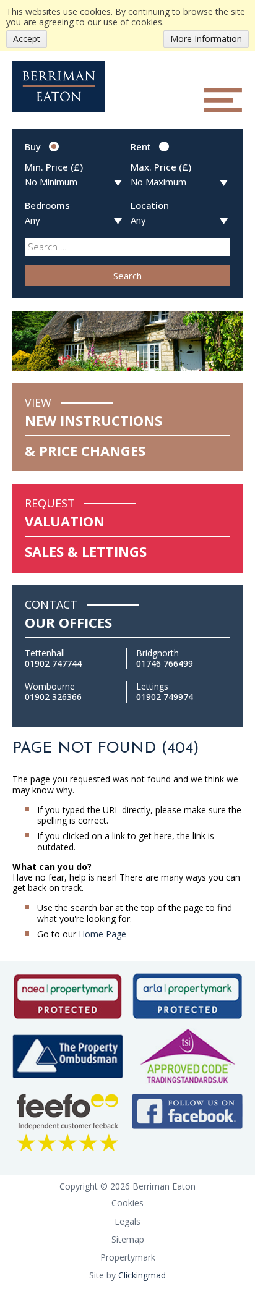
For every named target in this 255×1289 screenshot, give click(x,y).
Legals (127, 1221)
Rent (141, 146)
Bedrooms (47, 205)
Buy (33, 146)
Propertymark (127, 1257)
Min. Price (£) (54, 167)
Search (127, 275)
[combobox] (127, 246)
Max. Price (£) (161, 167)
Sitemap (127, 1239)
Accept (26, 38)
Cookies (127, 1203)
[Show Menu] (223, 100)
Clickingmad (142, 1275)
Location (150, 205)
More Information (206, 38)
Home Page (102, 934)
